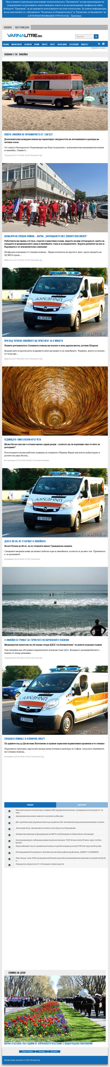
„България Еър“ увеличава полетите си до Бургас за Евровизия (46, 827)
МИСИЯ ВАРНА (16, 44)
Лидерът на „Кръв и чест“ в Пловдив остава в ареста (40, 863)
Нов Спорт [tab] (82, 805)
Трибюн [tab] (30, 805)
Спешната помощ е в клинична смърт (24, 738)
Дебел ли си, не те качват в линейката (25, 541)
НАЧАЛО (6, 44)
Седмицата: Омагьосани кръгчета (22, 439)
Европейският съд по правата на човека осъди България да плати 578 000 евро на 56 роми (58, 845)
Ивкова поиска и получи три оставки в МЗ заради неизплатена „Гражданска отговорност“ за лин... (59, 811)
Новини (8, 27)
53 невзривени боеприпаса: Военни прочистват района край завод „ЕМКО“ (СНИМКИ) (57, 851)
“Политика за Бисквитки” (89, 12)
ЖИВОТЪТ (84, 44)
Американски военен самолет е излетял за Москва (39, 815)
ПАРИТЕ (44, 44)
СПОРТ (52, 44)
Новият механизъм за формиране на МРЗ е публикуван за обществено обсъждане (55, 833)
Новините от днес (98, 48)
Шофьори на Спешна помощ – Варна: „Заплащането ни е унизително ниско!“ (45, 236)
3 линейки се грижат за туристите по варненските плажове (36, 640)
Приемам (76, 15)
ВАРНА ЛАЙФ (62, 44)
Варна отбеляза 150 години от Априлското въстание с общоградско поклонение (48, 1043)
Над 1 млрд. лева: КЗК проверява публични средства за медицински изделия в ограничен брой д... (61, 859)
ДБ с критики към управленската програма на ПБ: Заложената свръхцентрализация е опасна (60, 821)
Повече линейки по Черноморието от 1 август (28, 134)
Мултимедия (22, 27)
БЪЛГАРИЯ (28, 44)
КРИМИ (36, 44)
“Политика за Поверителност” (56, 12)
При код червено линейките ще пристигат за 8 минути (33, 340)
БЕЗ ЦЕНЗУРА (74, 44)
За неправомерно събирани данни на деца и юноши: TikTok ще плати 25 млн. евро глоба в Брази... (58, 841)
